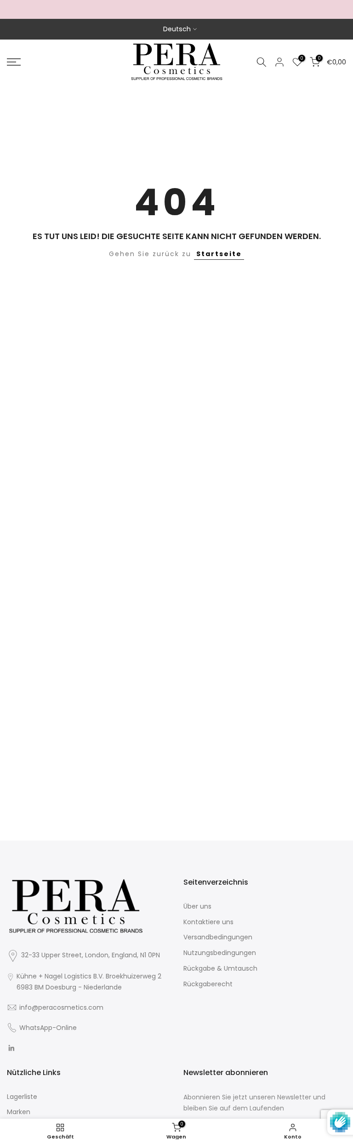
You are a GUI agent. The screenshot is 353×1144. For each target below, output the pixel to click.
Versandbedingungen (217, 937)
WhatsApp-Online (48, 1027)
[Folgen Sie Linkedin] (11, 1048)
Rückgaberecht (208, 984)
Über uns (197, 906)
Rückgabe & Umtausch (220, 968)
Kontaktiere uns (208, 922)
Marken (18, 1111)
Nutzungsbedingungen (219, 952)
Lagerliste (22, 1096)
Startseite (219, 253)
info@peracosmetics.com (61, 1007)
